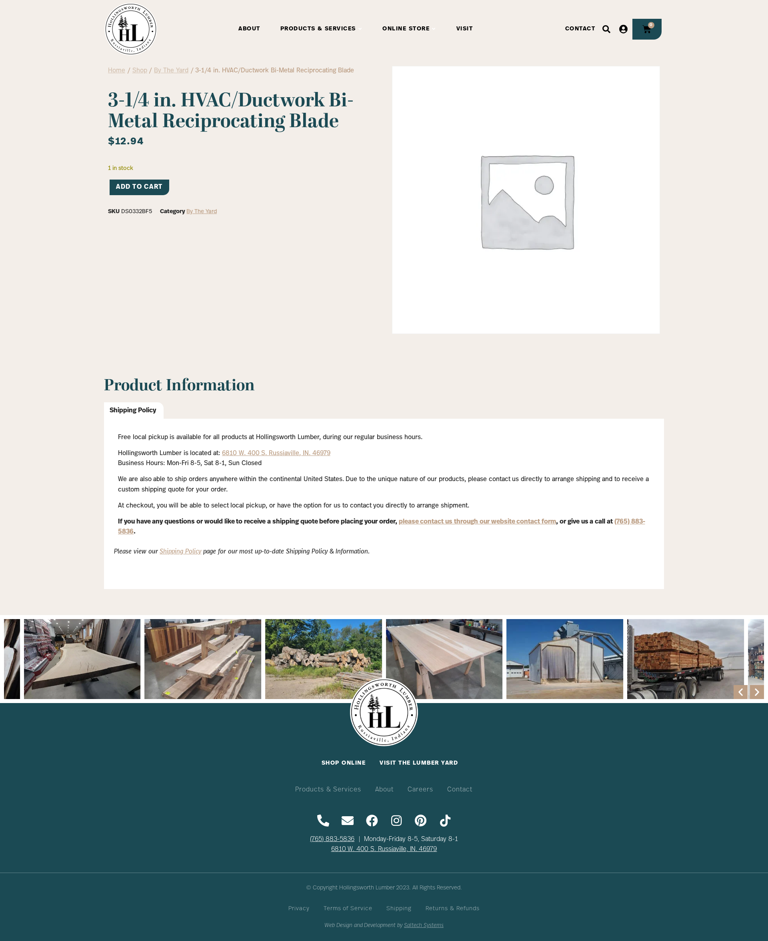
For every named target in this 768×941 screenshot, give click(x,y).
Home (116, 71)
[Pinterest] (421, 821)
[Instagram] (396, 821)
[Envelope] (348, 821)
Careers (420, 790)
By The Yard (171, 71)
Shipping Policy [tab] (133, 411)
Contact (459, 790)
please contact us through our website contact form (477, 522)
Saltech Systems (424, 926)
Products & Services (328, 790)
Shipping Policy (180, 552)
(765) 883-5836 (332, 839)
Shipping (399, 909)
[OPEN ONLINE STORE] (434, 29)
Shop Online (344, 763)
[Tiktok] (445, 821)
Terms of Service (348, 909)
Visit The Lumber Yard (419, 763)
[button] (741, 692)
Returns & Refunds (452, 909)
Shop (139, 71)
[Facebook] (372, 821)
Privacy (299, 909)
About (384, 790)
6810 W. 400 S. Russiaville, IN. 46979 (276, 453)
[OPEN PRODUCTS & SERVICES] (360, 29)
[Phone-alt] (323, 821)
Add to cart (139, 187)
